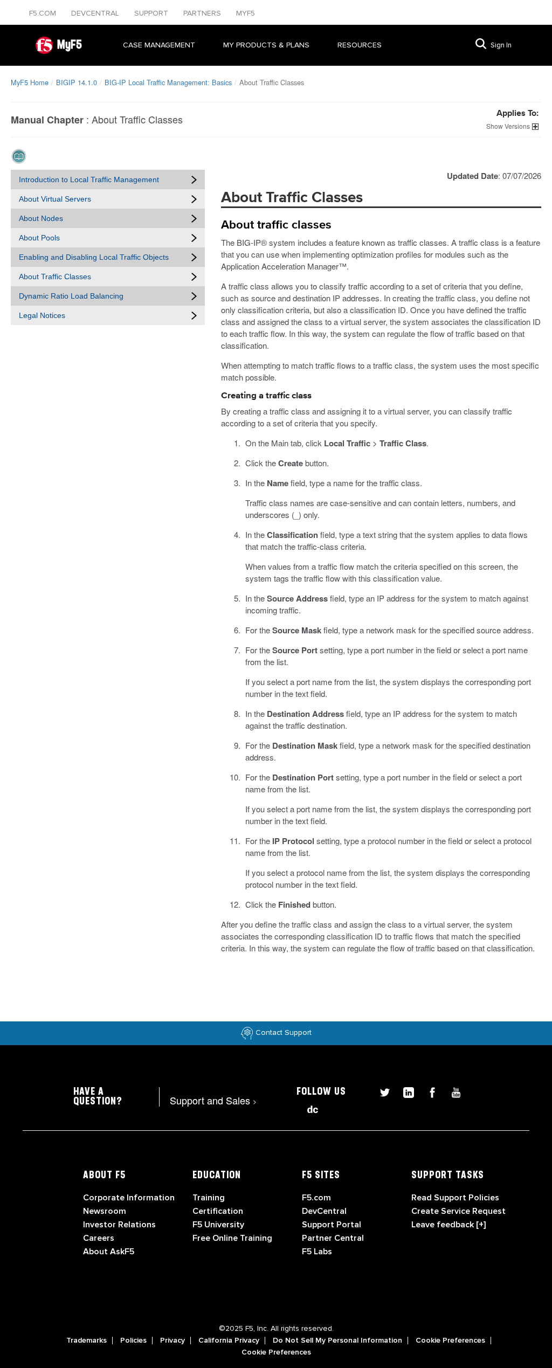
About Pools (39, 237)
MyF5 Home (30, 82)
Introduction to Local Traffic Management (89, 179)
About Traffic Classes (55, 276)
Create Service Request (458, 1211)
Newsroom (104, 1211)
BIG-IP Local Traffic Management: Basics (168, 82)
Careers (98, 1238)
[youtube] (450, 1091)
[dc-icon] (307, 1108)
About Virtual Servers (55, 199)
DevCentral (324, 1211)
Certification (217, 1211)
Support (152, 13)
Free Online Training (232, 1238)
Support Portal (331, 1224)
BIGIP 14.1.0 (76, 82)
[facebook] (428, 1091)
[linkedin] (404, 1091)
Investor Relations (119, 1224)
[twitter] (380, 1091)
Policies (133, 1340)
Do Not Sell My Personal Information (337, 1340)
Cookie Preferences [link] (450, 1340)
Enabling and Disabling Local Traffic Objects (94, 257)
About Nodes (41, 218)
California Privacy (228, 1340)
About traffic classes (276, 225)
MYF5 (245, 13)
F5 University (218, 1224)
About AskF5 (108, 1251)
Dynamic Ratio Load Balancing (71, 296)
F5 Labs (317, 1251)
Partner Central (333, 1238)
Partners (203, 13)
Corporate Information (129, 1197)
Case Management (159, 45)
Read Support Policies (455, 1197)
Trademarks (86, 1340)
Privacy (172, 1340)
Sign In (501, 45)
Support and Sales (213, 1100)
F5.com (43, 13)
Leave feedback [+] (448, 1224)
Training (208, 1197)
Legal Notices (42, 315)
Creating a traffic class (266, 395)
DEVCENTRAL (96, 13)
